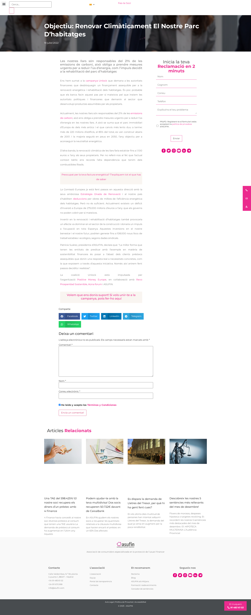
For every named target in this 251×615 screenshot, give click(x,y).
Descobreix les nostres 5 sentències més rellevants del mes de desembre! (187, 502)
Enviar (176, 138)
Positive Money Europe (91, 279)
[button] (3, 3)
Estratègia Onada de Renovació (101, 194)
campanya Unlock (97, 80)
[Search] (11, 11)
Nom (62, 381)
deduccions (80, 198)
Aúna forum (95, 284)
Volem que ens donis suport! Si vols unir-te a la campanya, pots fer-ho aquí (101, 296)
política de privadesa (182, 124)
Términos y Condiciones (101, 405)
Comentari (65, 345)
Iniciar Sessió (107, 3)
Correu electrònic (69, 391)
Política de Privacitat (124, 602)
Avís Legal (109, 602)
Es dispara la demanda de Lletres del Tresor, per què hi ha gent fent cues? (146, 503)
